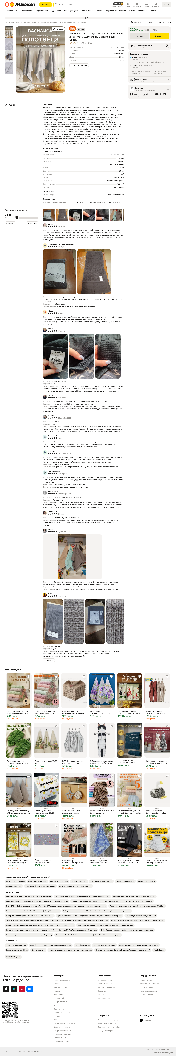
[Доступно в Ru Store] (29, 992)
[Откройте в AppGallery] (22, 992)
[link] (15, 881)
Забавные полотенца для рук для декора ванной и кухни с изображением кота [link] (101, 762)
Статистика (10, 1051)
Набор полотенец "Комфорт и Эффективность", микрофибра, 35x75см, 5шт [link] (102, 812)
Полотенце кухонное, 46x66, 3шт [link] (46, 762)
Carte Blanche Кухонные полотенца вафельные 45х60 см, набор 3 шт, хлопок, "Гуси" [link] (129, 712)
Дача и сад (58, 1016)
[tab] (11, 11)
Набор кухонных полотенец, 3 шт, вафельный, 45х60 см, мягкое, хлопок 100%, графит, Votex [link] (129, 862)
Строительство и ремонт (63, 1034)
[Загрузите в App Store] (6, 992)
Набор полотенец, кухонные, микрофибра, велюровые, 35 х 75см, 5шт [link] (129, 812)
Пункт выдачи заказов (148, 991)
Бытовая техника (60, 987)
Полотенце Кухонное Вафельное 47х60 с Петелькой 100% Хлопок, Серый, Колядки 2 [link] (44, 861)
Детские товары (60, 1038)
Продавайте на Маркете (107, 1023)
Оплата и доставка (105, 984)
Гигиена (57, 991)
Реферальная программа (149, 984)
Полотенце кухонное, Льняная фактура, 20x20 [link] (44, 812)
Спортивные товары (62, 1027)
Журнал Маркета (104, 998)
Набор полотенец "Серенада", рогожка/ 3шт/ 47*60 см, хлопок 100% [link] (100, 712)
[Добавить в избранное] (28, 676)
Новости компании (147, 980)
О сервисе (102, 991)
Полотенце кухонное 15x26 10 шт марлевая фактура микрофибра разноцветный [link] (45, 712)
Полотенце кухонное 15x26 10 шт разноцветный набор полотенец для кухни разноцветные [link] (17, 712)
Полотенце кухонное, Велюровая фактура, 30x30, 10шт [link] (73, 862)
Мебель (57, 984)
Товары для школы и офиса (64, 1023)
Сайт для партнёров (105, 1031)
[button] (88, 18)
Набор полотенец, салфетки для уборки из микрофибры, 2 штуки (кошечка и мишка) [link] (157, 762)
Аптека (56, 1005)
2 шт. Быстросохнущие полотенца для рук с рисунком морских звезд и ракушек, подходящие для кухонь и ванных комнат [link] (72, 812)
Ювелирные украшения (63, 1041)
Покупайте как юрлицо (106, 987)
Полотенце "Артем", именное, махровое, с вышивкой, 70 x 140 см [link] (127, 762)
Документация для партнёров (109, 1027)
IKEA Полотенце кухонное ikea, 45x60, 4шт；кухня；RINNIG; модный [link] (72, 762)
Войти (166, 4)
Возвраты (101, 994)
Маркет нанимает (146, 994)
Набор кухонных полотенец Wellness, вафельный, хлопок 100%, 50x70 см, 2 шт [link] (18, 812)
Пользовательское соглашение (30, 1051)
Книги (56, 1020)
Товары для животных (62, 1031)
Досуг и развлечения (62, 980)
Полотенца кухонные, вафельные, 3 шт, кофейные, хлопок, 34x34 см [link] (73, 712)
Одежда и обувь (60, 998)
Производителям (146, 987)
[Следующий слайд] (61, 59)
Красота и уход (59, 1009)
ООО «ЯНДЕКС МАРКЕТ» (163, 1050)
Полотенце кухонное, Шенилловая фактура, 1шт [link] (156, 812)
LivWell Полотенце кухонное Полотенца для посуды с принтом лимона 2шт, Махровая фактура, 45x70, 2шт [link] (18, 862)
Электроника (59, 994)
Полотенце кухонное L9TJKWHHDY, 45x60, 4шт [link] (156, 712)
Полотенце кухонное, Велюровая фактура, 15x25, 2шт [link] (17, 762)
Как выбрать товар (105, 980)
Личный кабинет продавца (108, 1020)
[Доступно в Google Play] (14, 992)
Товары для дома (60, 1002)
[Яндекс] (170, 1053)
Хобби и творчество (62, 1013)
